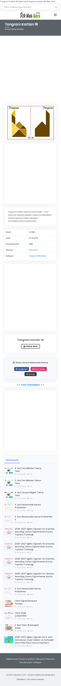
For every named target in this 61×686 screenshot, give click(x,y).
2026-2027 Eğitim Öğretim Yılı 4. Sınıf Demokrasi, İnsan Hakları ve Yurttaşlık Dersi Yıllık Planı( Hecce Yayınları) (34, 640)
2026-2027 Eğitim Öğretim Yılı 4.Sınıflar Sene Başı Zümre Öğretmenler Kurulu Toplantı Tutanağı (35, 531)
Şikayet (40, 659)
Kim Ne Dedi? (26, 662)
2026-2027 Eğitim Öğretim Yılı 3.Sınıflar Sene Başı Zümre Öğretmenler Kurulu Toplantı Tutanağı (34, 546)
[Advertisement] (30, 68)
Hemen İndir (31, 346)
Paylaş (31, 374)
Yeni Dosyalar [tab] (12, 460)
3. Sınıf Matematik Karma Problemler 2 (33, 518)
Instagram (39, 369)
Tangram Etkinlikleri (38, 256)
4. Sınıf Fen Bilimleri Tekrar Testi (28, 470)
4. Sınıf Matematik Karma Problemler (28, 506)
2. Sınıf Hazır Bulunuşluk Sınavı (27, 626)
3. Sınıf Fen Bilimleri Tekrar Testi (28, 482)
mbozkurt (33, 250)
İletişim (37, 662)
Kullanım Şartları (27, 659)
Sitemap (50, 659)
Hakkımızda (12, 659)
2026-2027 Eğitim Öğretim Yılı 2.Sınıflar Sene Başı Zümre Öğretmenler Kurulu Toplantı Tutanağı (34, 561)
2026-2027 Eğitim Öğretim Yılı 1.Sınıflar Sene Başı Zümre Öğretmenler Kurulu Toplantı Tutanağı (34, 576)
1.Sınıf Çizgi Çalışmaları (21, 614)
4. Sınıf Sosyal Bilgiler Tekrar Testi (29, 494)
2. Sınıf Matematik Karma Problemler (28, 590)
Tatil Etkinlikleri (30, 385)
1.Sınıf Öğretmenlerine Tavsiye (26, 602)
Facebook (22, 369)
